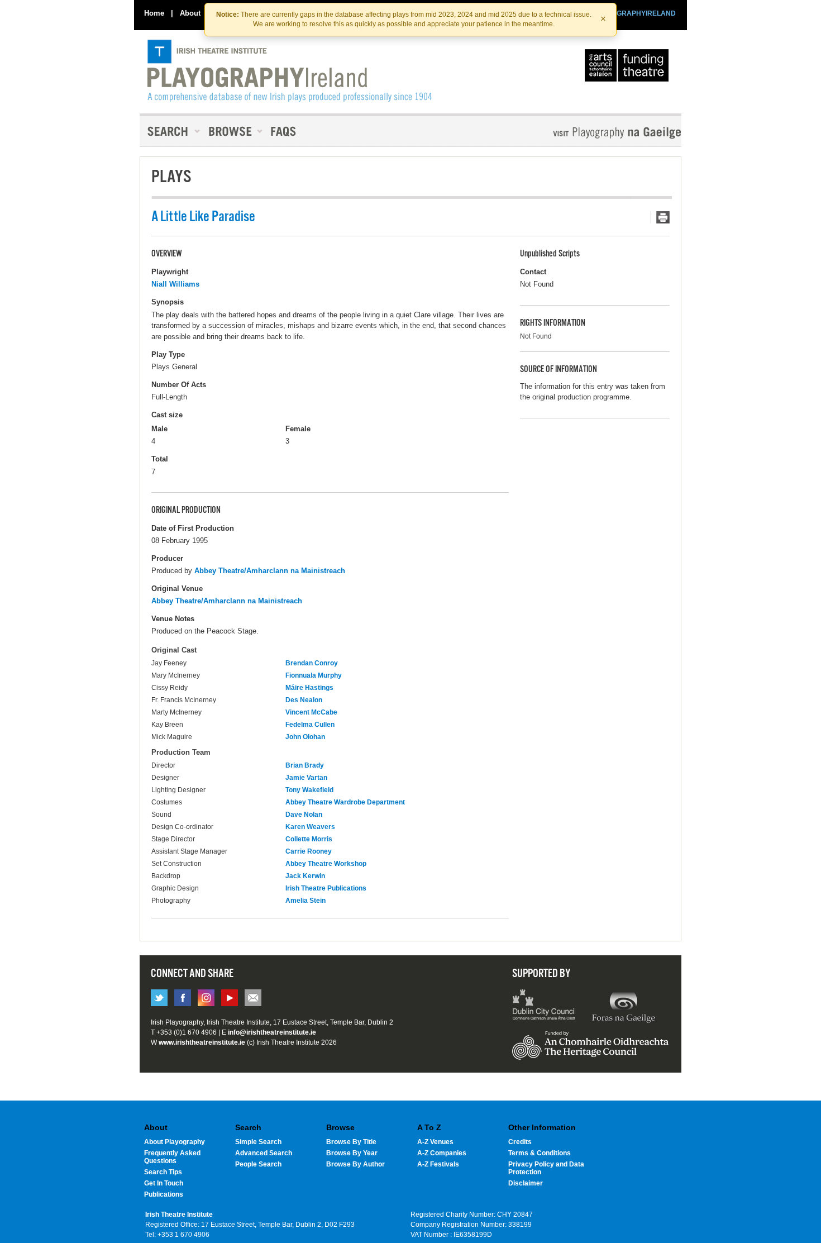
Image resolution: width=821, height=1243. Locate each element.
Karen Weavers (310, 827)
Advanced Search (263, 1153)
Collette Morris (308, 839)
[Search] (170, 131)
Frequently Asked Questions (172, 1157)
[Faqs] (284, 131)
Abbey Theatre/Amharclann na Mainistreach (269, 570)
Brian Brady (304, 765)
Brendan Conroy (311, 663)
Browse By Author (355, 1164)
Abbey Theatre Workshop (325, 864)
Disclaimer (525, 1183)
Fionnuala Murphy (313, 675)
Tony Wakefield (309, 790)
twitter (159, 997)
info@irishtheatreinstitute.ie (272, 1032)
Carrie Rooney (308, 851)
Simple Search (258, 1142)
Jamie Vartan (306, 778)
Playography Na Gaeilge (585, 132)
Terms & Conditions (539, 1153)
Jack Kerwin (305, 876)
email (253, 997)
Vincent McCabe (311, 712)
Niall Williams (175, 284)
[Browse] (231, 131)
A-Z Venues (435, 1142)
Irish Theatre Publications (325, 888)
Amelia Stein (305, 900)
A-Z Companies (441, 1153)
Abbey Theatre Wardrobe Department (345, 802)
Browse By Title (351, 1142)
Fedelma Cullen (310, 724)
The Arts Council (629, 68)
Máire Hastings (309, 688)
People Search (258, 1164)
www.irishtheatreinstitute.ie (202, 1042)
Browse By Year (352, 1153)
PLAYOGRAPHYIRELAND (635, 13)
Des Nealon (303, 700)
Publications (163, 1194)
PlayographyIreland (289, 71)
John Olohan (305, 737)
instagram (206, 997)
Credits (520, 1142)
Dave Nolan (303, 814)
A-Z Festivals (438, 1164)
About (190, 13)
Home (154, 13)
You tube (229, 997)
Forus (623, 1006)
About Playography (174, 1142)
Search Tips (163, 1172)
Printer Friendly (660, 217)
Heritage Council (590, 1050)
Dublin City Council (544, 1006)
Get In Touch (163, 1183)
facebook (182, 997)
